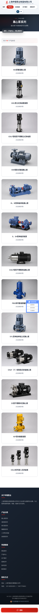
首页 (4, 7)
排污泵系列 (4, 525)
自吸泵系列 (4, 536)
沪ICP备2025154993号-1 (19, 598)
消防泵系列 (4, 522)
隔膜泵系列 (4, 529)
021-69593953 (10, 586)
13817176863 (22, 586)
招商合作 (32, 7)
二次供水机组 (5, 533)
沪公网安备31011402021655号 (20, 601)
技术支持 (4, 565)
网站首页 (4, 551)
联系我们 (4, 569)
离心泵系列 (18, 31)
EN (21, 11)
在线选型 (17, 7)
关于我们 (25, 7)
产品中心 (10, 7)
